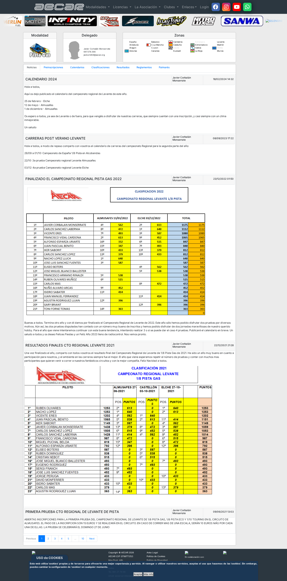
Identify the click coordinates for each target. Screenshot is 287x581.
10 (83, 538)
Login (204, 7)
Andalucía (133, 45)
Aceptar (138, 574)
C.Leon (154, 48)
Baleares (155, 42)
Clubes (170, 7)
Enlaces (188, 7)
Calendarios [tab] (77, 67)
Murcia (219, 51)
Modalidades (96, 7)
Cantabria (177, 42)
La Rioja (198, 51)
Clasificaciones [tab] (100, 67)
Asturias (133, 51)
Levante (220, 42)
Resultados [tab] (123, 67)
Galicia (198, 48)
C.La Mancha (157, 45)
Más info (148, 574)
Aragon (132, 48)
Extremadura (201, 45)
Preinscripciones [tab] (53, 67)
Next (92, 538)
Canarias (155, 51)
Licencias (121, 7)
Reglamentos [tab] (144, 67)
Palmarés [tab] (164, 67)
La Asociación (146, 7)
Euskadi (177, 51)
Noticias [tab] (32, 67)
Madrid (220, 45)
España (132, 42)
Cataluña (177, 45)
